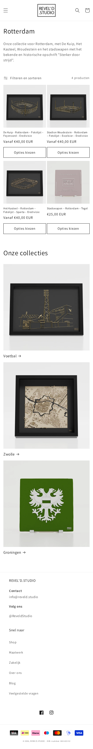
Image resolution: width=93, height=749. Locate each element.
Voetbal (9, 355)
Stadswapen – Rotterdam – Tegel (67, 208)
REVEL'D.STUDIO (37, 741)
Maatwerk (16, 652)
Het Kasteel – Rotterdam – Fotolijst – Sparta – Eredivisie (21, 210)
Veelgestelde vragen (23, 693)
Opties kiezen (24, 152)
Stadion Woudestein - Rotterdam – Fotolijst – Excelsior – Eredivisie (67, 134)
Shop (12, 642)
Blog (12, 683)
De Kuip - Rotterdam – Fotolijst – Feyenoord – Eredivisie (23, 134)
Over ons (15, 673)
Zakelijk (15, 663)
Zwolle (9, 454)
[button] (6, 10)
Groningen (12, 552)
